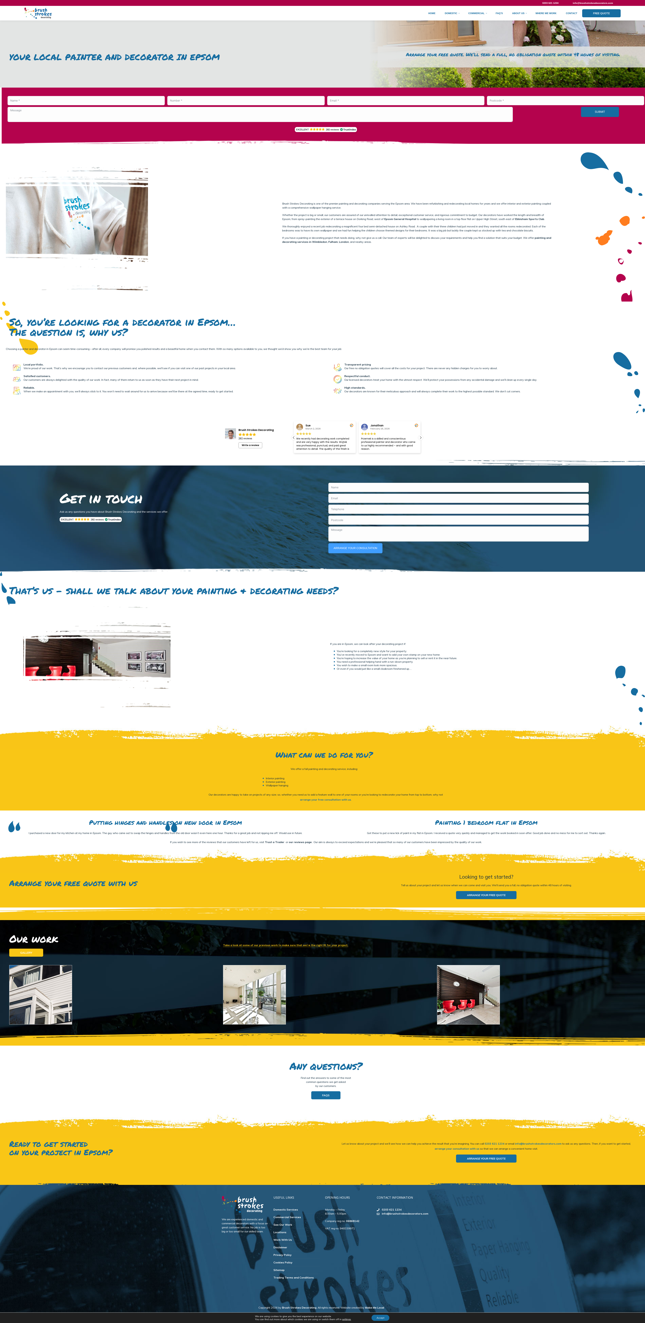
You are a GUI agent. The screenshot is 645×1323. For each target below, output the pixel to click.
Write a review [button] (250, 445)
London (344, 241)
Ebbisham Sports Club (529, 219)
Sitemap (279, 1270)
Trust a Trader (274, 842)
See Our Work (282, 1224)
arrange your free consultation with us (325, 799)
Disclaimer (280, 1247)
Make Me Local (374, 1307)
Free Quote (601, 13)
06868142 (352, 1221)
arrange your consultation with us (457, 1148)
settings (346, 1319)
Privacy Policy (282, 1255)
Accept (380, 1317)
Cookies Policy (282, 1262)
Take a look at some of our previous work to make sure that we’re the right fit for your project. (285, 945)
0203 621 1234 (494, 1143)
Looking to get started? (486, 876)
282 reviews (245, 438)
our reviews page (300, 842)
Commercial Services (287, 1217)
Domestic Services (285, 1209)
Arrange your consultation (355, 548)
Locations (279, 1232)
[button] (326, 129)
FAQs (326, 1095)
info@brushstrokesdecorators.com (593, 3)
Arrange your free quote (486, 895)
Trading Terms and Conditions (293, 1277)
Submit (600, 111)
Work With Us (282, 1239)
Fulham (333, 241)
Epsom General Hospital (400, 219)
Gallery (26, 952)
